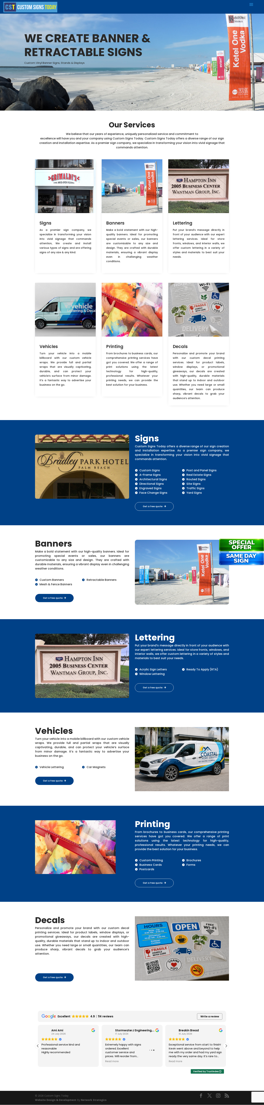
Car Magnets (96, 767)
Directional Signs (151, 484)
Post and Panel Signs (201, 470)
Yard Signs (194, 493)
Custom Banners (52, 580)
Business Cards (150, 865)
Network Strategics (93, 1100)
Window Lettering (152, 674)
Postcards (146, 869)
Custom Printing (151, 860)
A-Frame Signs (150, 475)
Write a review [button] (209, 1016)
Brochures (193, 860)
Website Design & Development (56, 1100)
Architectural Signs (153, 479)
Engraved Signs (150, 488)
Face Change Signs (153, 493)
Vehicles (49, 346)
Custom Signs (149, 470)
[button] (226, 1046)
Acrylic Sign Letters (153, 669)
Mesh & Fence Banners (56, 584)
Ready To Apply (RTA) (202, 669)
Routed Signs (196, 479)
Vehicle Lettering (52, 767)
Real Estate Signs (198, 475)
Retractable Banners (102, 580)
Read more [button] (55, 1061)
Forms (190, 865)
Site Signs (193, 484)
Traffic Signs (195, 488)
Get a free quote (153, 506)
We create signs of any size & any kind (84, 43)
